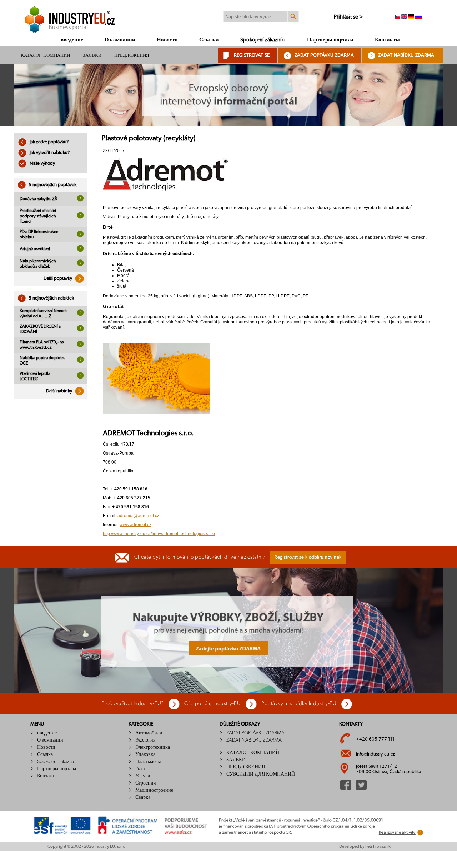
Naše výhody (42, 163)
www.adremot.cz (135, 524)
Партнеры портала (330, 40)
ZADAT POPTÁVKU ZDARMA (324, 55)
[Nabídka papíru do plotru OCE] (80, 362)
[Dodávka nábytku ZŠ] (80, 200)
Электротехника (152, 747)
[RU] (418, 17)
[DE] (411, 17)
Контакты (387, 40)
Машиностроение (154, 790)
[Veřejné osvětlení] (80, 250)
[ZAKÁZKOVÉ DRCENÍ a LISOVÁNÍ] (80, 330)
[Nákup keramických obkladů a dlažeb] (80, 265)
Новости (167, 40)
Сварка (142, 797)
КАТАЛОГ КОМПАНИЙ (45, 55)
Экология (145, 740)
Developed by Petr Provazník (365, 846)
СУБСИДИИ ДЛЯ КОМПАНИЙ (260, 774)
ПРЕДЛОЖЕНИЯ (131, 55)
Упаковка (145, 754)
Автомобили (148, 733)
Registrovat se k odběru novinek (308, 557)
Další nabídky (59, 391)
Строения (145, 783)
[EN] (404, 17)
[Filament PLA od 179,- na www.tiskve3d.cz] (80, 346)
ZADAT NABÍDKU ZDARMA (406, 55)
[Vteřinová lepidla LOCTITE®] (80, 377)
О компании (120, 40)
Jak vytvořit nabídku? (49, 152)
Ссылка (209, 40)
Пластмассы (148, 761)
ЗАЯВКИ (92, 55)
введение (72, 40)
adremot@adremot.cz (138, 515)
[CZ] (397, 17)
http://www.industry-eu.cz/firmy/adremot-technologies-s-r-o (159, 533)
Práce (140, 768)
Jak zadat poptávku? (49, 142)
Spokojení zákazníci (263, 40)
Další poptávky (58, 278)
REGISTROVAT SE (252, 55)
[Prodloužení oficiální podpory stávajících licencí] (80, 217)
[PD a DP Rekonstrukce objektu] (80, 236)
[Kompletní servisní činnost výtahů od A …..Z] (80, 314)
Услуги (142, 775)
